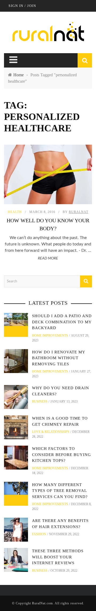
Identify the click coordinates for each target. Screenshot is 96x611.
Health (15, 212)
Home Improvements (50, 335)
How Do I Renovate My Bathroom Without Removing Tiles (58, 358)
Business (39, 401)
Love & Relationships (50, 432)
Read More (48, 258)
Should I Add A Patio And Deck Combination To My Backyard (62, 322)
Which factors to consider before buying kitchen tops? (61, 454)
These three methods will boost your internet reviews (57, 557)
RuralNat (78, 212)
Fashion (39, 534)
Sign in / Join (22, 6)
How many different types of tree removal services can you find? (60, 491)
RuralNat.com (42, 603)
